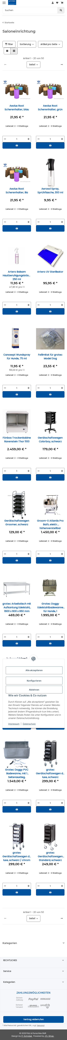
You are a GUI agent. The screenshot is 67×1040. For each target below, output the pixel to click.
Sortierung (25, 44)
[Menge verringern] (5, 139)
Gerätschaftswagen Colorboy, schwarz (50, 439)
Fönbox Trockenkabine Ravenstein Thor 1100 (17, 439)
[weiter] (62, 64)
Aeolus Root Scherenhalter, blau (17, 107)
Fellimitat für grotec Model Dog (50, 356)
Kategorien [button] (9, 943)
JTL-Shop (49, 1036)
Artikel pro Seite (49, 44)
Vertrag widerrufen (33, 1019)
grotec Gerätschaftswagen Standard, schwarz (50, 856)
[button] (52, 3)
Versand (40, 1025)
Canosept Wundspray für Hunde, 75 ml (16, 356)
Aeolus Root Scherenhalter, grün (50, 107)
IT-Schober (26, 1036)
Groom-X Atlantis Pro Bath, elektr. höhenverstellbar (50, 524)
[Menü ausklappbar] (4, 3)
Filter (10, 44)
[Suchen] (61, 10)
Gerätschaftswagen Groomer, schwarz (16, 522)
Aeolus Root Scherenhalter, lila (17, 190)
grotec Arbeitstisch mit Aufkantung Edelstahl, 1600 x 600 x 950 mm (16, 607)
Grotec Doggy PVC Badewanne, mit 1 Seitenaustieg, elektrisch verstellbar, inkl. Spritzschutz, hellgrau (16, 773)
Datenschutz (29, 723)
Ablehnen (34, 689)
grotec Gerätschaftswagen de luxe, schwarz (50, 773)
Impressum (13, 723)
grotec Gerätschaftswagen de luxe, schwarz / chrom (16, 856)
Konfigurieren (34, 680)
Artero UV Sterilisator (50, 271)
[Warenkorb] (62, 3)
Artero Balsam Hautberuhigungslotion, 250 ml (17, 275)
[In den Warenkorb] (16, 145)
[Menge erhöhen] (28, 139)
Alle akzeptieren (34, 670)
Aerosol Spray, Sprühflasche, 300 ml (50, 190)
